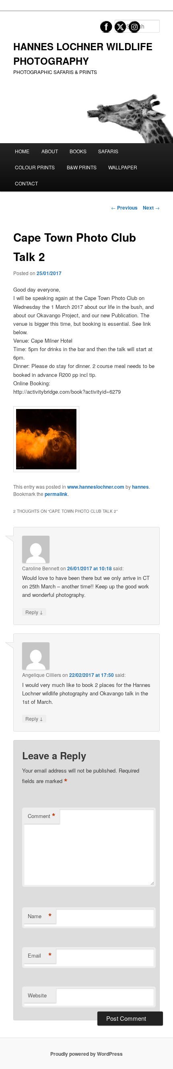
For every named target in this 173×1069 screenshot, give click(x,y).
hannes (140, 486)
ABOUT (49, 151)
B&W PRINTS (82, 167)
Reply (34, 611)
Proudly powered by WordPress (86, 1053)
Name (40, 916)
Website (37, 995)
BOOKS (78, 151)
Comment (42, 816)
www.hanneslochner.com (95, 486)
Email (40, 955)
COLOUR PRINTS (35, 167)
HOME (22, 151)
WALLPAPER (122, 167)
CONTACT (26, 183)
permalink (56, 493)
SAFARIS (108, 151)
